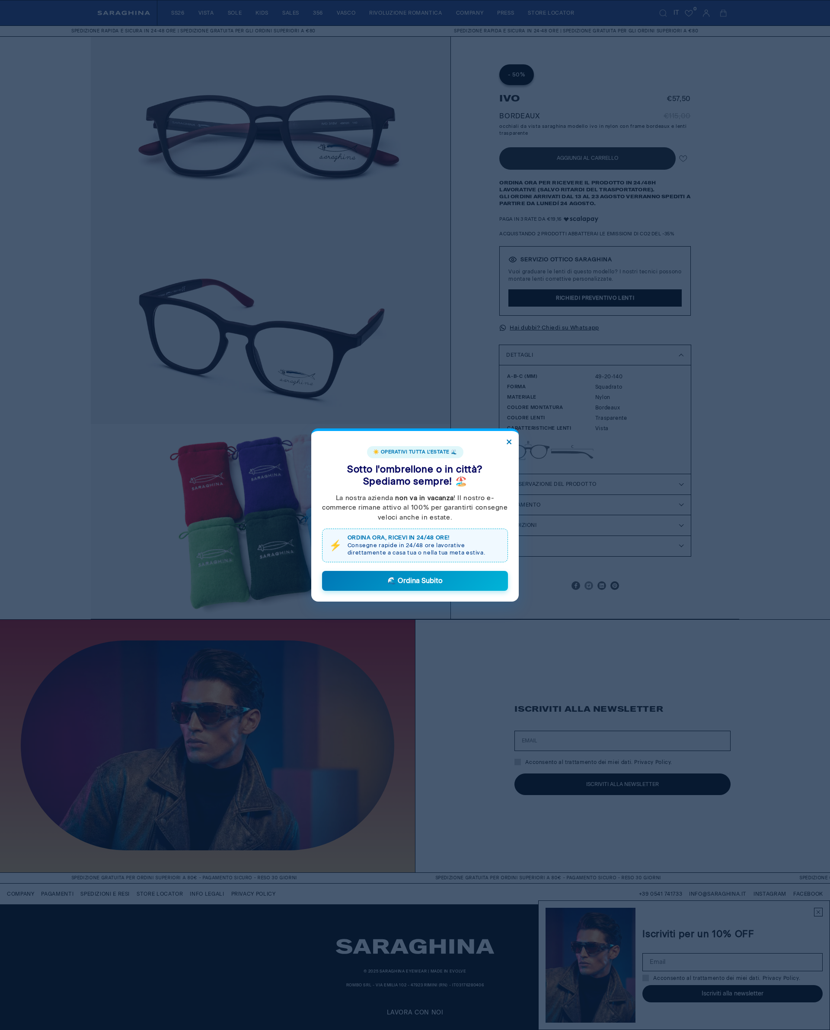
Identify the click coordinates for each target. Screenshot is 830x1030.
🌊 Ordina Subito (415, 581)
